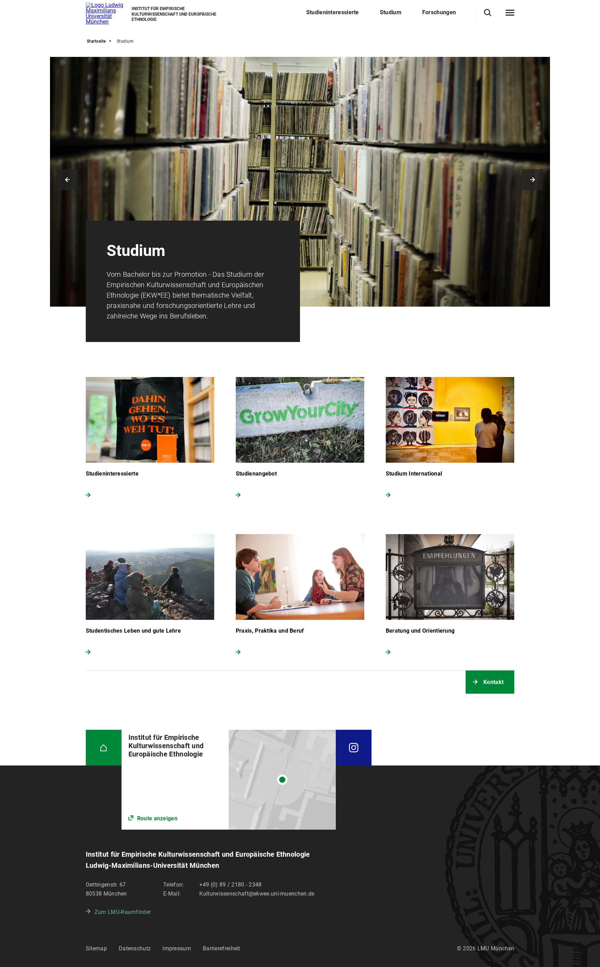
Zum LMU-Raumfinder (122, 912)
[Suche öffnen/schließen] (487, 12)
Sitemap (96, 948)
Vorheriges (67, 179)
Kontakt (493, 682)
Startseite (96, 41)
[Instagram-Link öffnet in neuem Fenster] (354, 747)
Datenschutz (135, 948)
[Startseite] (104, 747)
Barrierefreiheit (221, 948)
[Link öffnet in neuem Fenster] (229, 780)
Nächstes (532, 179)
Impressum (176, 948)
